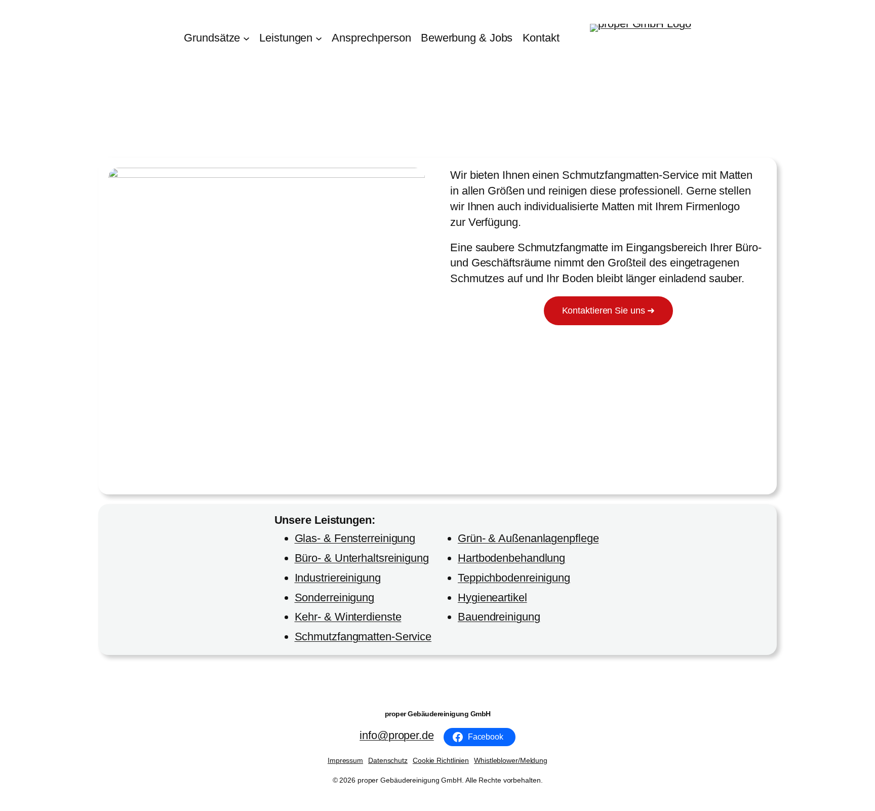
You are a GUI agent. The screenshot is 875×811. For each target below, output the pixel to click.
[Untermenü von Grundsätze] (246, 38)
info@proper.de (397, 735)
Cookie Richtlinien (441, 760)
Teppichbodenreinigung (514, 577)
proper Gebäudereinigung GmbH (438, 714)
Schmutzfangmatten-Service (363, 636)
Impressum (345, 760)
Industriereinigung (338, 577)
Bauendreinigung (499, 616)
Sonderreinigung (335, 597)
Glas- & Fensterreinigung (355, 538)
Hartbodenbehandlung (511, 558)
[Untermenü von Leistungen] (318, 38)
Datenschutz (388, 760)
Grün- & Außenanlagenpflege (528, 538)
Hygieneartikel (492, 597)
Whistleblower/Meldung (510, 760)
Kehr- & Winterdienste (348, 616)
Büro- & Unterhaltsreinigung (362, 558)
